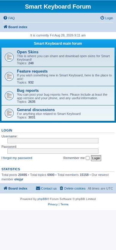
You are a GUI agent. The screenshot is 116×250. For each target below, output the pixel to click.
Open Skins (27, 52)
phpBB (42, 199)
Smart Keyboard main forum (58, 43)
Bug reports (28, 90)
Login (6, 130)
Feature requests (32, 71)
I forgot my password (16, 158)
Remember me (74, 158)
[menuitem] (9, 18)
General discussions (36, 110)
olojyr (18, 179)
